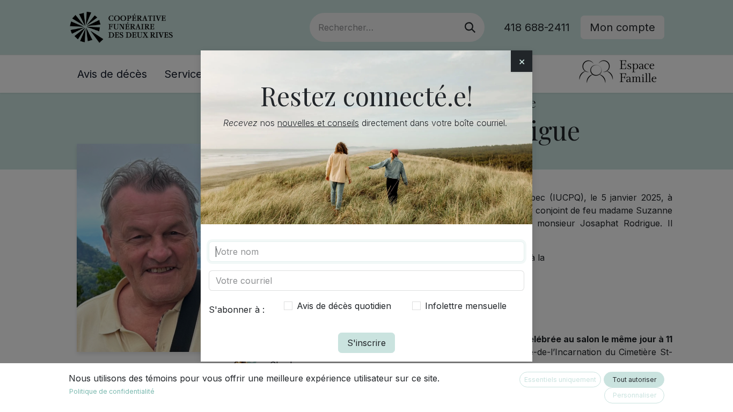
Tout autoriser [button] (634, 380)
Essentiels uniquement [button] (560, 380)
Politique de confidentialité (112, 391)
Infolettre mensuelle (466, 305)
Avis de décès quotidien (344, 305)
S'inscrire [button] (366, 342)
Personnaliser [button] (634, 395)
